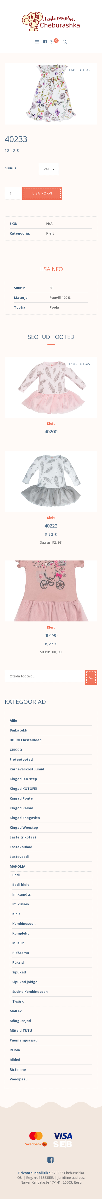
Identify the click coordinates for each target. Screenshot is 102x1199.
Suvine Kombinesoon (30, 991)
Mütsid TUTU (21, 1030)
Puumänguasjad (23, 1040)
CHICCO (16, 749)
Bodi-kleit (20, 884)
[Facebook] (44, 41)
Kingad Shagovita (25, 817)
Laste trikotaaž (23, 837)
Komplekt (20, 933)
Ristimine (18, 1069)
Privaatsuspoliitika (34, 1173)
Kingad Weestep (24, 827)
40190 (50, 635)
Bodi (16, 875)
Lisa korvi (42, 193)
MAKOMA (17, 866)
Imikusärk (20, 904)
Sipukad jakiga (24, 982)
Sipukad (19, 972)
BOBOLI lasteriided (26, 740)
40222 (50, 526)
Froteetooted (21, 759)
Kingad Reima (21, 808)
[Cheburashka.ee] (51, 21)
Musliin (18, 943)
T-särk (18, 1001)
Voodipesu (19, 1079)
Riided (15, 1059)
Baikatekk (18, 730)
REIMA (15, 1050)
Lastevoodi (19, 856)
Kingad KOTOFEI (23, 788)
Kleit (50, 233)
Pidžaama (20, 952)
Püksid (18, 962)
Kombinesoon (24, 923)
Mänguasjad (20, 1020)
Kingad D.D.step (23, 779)
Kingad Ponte (21, 798)
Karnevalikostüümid (27, 769)
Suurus (10, 168)
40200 (50, 431)
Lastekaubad (21, 847)
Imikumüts (21, 894)
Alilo (13, 720)
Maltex (16, 1011)
